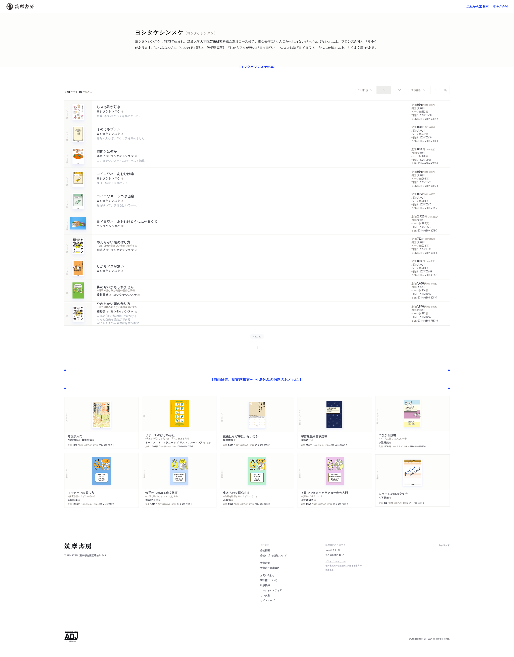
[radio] (383, 90)
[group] (391, 90)
